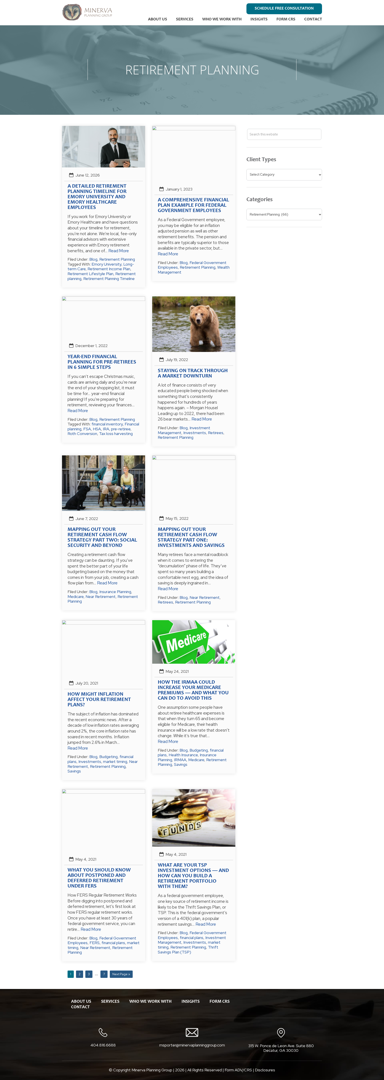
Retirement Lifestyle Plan (90, 273)
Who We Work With (222, 19)
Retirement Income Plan (109, 268)
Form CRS (285, 19)
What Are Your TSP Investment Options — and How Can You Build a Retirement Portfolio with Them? (193, 876)
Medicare (76, 596)
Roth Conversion (82, 433)
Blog (93, 259)
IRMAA (180, 759)
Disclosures (265, 1069)
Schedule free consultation (284, 8)
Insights (259, 19)
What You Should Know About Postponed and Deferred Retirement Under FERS (99, 878)
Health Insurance (183, 754)
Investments (194, 432)
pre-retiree (120, 428)
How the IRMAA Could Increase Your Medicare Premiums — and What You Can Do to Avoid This (193, 690)
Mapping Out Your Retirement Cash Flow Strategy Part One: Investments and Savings (191, 537)
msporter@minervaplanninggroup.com (192, 1045)
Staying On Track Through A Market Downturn (193, 373)
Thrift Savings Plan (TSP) (188, 950)
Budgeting (108, 756)
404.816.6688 (103, 1045)
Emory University (106, 264)
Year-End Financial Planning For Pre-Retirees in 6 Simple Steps (102, 362)
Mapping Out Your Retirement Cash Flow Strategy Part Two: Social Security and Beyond (102, 537)
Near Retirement (101, 596)
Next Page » (121, 975)
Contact (313, 19)
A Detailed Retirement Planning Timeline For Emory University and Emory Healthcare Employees (97, 197)
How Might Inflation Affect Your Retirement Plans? (99, 700)
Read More (118, 251)
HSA (97, 428)
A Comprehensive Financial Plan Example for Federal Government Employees (193, 206)
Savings (74, 771)
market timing (115, 761)
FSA (87, 428)
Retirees (215, 432)
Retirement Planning (117, 259)
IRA (106, 428)
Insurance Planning (115, 591)
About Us (157, 19)
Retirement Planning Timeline (109, 278)
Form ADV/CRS (238, 1069)
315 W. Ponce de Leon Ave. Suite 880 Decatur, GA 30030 (281, 1048)
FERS (95, 942)
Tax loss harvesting (116, 433)
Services (184, 19)
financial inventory (107, 424)
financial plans (113, 942)
